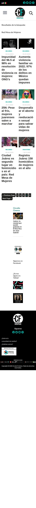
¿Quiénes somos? (7, 344)
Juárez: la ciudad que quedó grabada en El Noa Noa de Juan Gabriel (17, 226)
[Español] (5, 3)
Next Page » (7, 198)
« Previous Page (8, 195)
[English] (3, 3)
